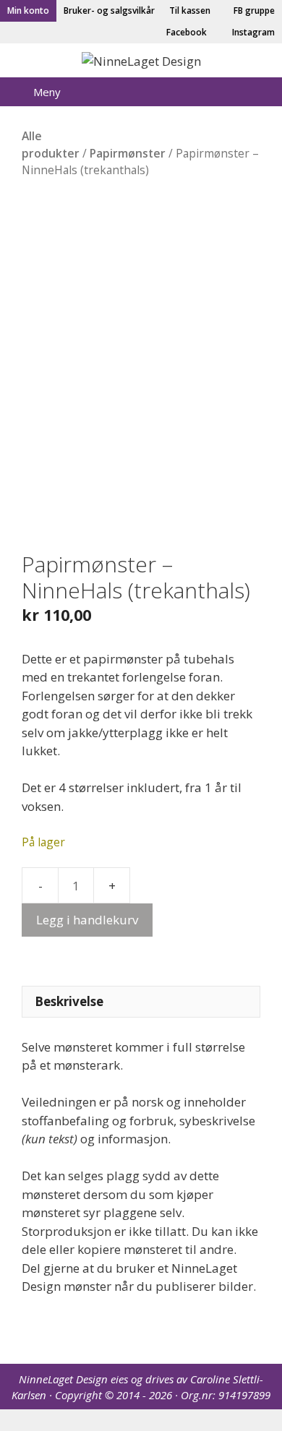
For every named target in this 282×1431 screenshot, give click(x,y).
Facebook (185, 32)
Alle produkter (51, 144)
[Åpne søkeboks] (260, 91)
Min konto (28, 10)
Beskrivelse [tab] (69, 1001)
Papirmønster (128, 153)
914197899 (244, 1395)
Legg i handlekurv (87, 919)
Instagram (252, 32)
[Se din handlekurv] (220, 91)
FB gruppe (253, 10)
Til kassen (189, 10)
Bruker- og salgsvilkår (109, 10)
